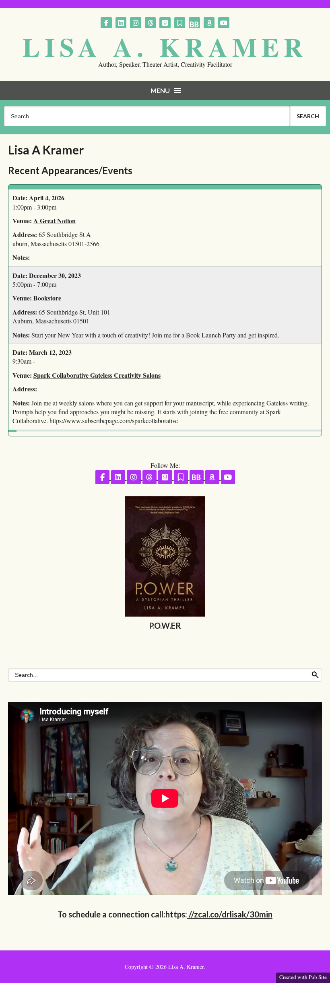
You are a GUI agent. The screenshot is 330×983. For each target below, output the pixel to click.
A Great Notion (54, 220)
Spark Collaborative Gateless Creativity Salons (97, 375)
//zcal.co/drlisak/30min (229, 914)
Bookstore (47, 297)
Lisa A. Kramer (165, 46)
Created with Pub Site (303, 977)
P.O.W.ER (165, 625)
